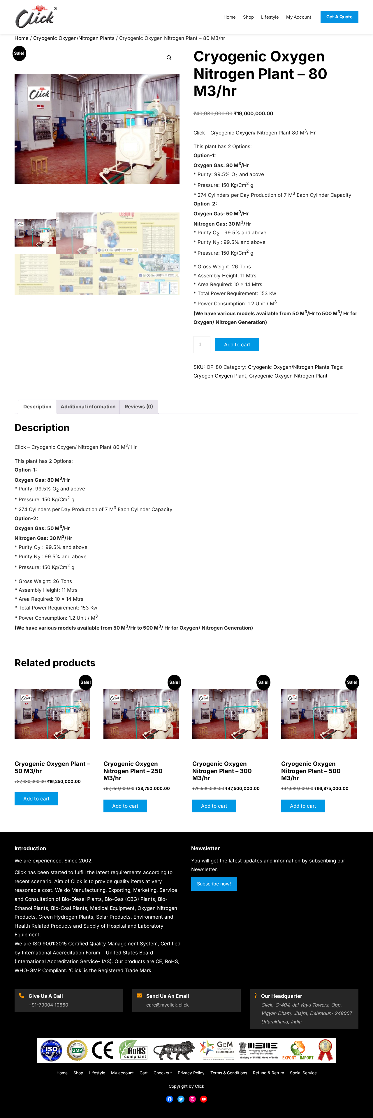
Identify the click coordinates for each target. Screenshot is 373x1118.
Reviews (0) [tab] (139, 407)
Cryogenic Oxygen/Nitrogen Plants (74, 38)
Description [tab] (37, 407)
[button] (169, 58)
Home (22, 38)
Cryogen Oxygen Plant (219, 376)
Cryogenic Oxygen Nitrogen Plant (288, 376)
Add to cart (237, 345)
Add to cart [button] (36, 799)
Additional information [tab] (88, 407)
